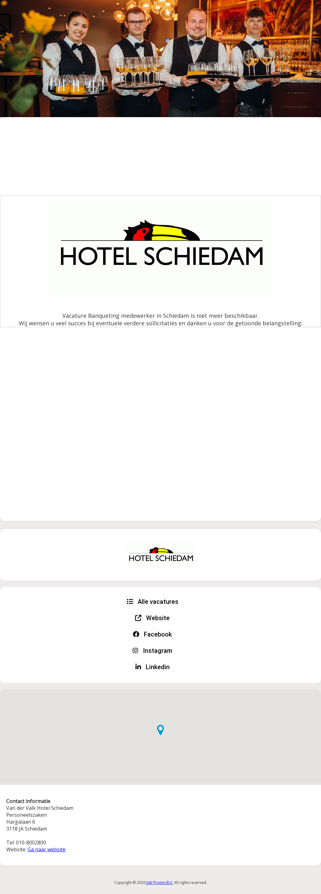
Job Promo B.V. (159, 882)
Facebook (157, 634)
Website (157, 618)
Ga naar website (47, 849)
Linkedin (157, 667)
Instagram (156, 650)
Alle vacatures (157, 601)
